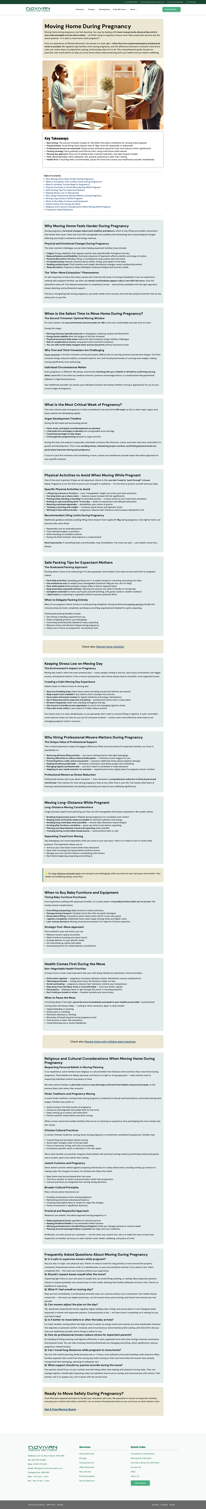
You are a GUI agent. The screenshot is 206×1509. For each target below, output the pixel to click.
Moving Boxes (104, 9)
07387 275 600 (40, 1464)
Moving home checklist (110, 646)
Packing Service (86, 1462)
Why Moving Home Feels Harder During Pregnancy (70, 179)
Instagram (164, 1505)
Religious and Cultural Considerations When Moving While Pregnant (78, 206)
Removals (80, 9)
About (132, 9)
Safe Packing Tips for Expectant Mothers (65, 190)
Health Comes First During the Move (63, 204)
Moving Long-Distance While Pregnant (64, 198)
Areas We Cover (119, 9)
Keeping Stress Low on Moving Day (62, 193)
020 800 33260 (132, 2)
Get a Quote (140, 1483)
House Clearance (87, 1480)
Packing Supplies (87, 1476)
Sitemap (60, 1505)
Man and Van (85, 1471)
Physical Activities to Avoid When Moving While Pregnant (73, 187)
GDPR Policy (50, 1505)
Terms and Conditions (36, 1505)
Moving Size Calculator (141, 1458)
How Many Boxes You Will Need (145, 1462)
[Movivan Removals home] (37, 9)
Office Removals (86, 1467)
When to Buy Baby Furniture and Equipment (67, 201)
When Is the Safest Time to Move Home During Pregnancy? (74, 181)
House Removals (86, 1453)
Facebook (155, 1505)
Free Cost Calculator (176, 2)
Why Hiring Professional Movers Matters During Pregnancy (74, 195)
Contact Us (136, 1467)
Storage (91, 9)
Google (172, 1505)
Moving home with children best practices (110, 1041)
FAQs (133, 1471)
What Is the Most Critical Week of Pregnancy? (68, 184)
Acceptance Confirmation (142, 1453)
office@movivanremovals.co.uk (153, 2)
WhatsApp (192, 2)
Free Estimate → (171, 9)
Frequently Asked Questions (59, 209)
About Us (135, 1476)
